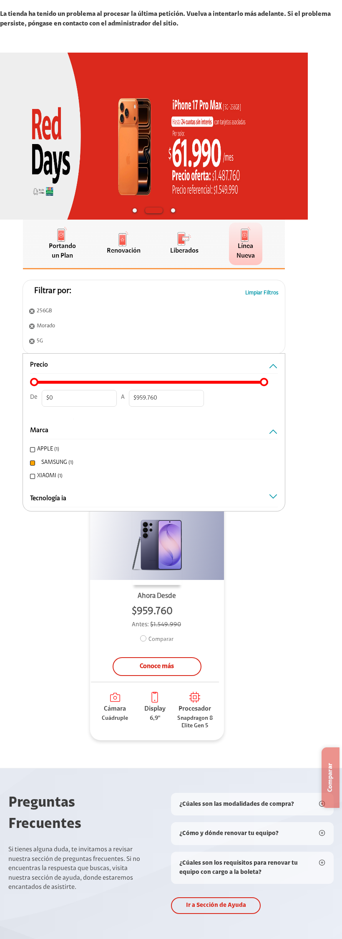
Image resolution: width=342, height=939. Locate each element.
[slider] (34, 382)
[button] (135, 210)
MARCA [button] (39, 430)
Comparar (161, 640)
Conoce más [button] (157, 666)
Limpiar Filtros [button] (262, 293)
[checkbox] (151, 449)
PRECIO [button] (39, 365)
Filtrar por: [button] (52, 291)
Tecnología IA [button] (48, 498)
